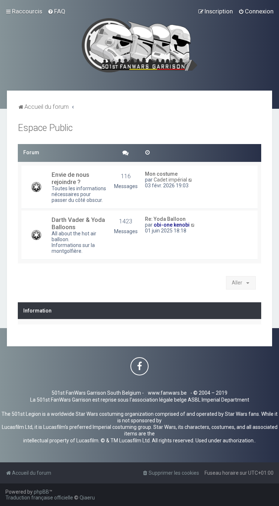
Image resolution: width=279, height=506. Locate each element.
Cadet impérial (170, 180)
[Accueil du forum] (140, 45)
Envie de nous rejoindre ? (70, 178)
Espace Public (45, 128)
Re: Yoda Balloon (165, 219)
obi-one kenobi (172, 225)
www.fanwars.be (167, 393)
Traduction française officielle (39, 498)
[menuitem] (56, 11)
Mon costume (161, 174)
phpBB (41, 492)
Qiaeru (87, 498)
